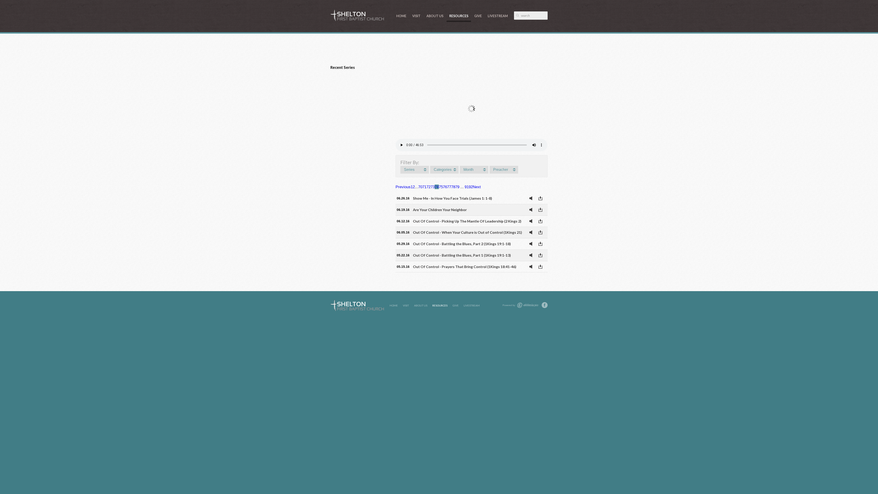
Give (478, 16)
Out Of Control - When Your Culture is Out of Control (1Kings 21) (467, 232)
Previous (403, 187)
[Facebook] (545, 305)
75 (441, 187)
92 (471, 187)
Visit (416, 16)
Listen (532, 198)
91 (467, 187)
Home (401, 16)
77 (449, 187)
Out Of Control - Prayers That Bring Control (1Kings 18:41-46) (464, 266)
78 (453, 187)
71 (424, 187)
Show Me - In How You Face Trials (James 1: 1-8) (452, 198)
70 (420, 187)
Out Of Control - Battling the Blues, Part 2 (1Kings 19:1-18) (462, 244)
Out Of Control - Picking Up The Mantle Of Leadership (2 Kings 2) (467, 221)
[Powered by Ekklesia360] (527, 305)
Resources (458, 16)
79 (457, 187)
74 (437, 187)
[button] (414, 170)
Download (541, 198)
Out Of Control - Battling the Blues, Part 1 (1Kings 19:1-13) (462, 255)
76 (445, 187)
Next (477, 187)
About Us (434, 16)
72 (428, 187)
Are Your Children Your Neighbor (440, 209)
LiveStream (498, 16)
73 (433, 187)
